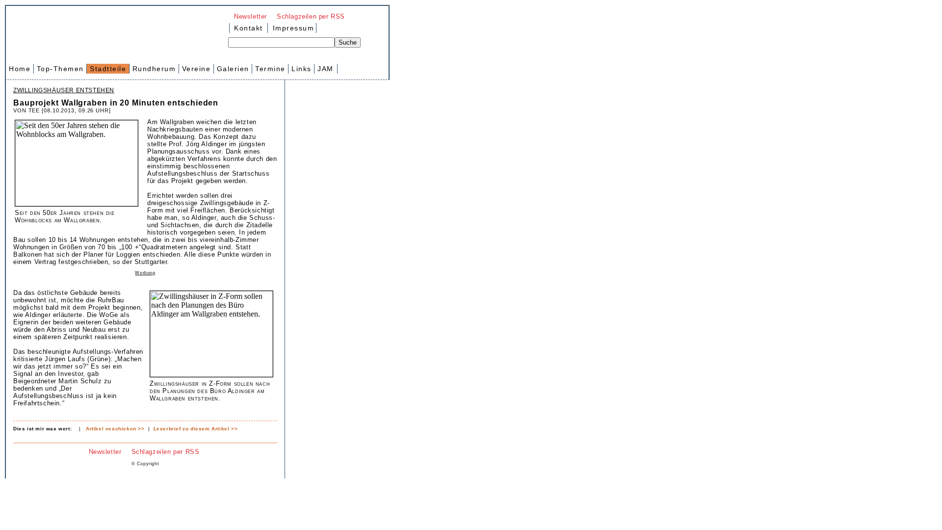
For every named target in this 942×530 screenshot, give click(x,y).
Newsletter (250, 16)
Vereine (196, 69)
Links (301, 69)
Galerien (233, 69)
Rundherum (154, 69)
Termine (270, 69)
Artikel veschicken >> (115, 428)
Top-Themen (60, 69)
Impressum (292, 28)
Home (19, 69)
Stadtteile (108, 69)
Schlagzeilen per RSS (311, 16)
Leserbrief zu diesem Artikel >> (196, 428)
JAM (325, 69)
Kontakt (248, 28)
